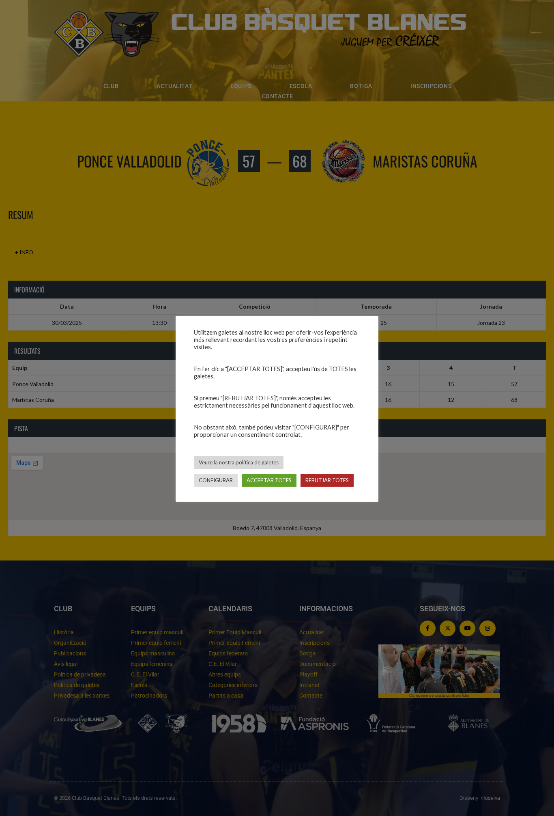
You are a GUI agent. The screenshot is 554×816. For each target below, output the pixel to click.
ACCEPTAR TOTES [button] (269, 480)
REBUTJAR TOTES (327, 480)
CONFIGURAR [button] (216, 480)
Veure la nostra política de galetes (239, 462)
